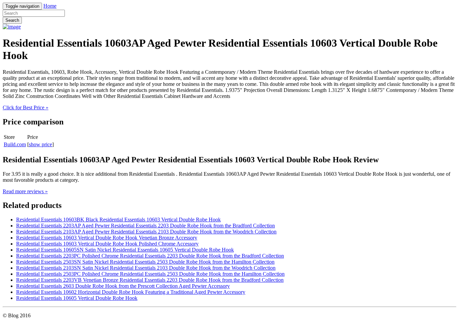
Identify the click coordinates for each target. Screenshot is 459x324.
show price (40, 144)
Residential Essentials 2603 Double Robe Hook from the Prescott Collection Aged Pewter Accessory (123, 286)
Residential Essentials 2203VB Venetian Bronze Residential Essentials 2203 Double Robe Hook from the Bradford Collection (150, 280)
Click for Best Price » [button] (25, 107)
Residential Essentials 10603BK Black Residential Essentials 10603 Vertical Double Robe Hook (118, 219)
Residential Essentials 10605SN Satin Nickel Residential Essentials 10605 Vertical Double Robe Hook (125, 250)
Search (12, 20)
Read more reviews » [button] (25, 191)
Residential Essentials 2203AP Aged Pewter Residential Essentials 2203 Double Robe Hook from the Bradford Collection (145, 225)
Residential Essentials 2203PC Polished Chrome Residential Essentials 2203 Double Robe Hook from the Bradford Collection (150, 256)
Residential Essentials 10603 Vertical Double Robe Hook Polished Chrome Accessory (107, 244)
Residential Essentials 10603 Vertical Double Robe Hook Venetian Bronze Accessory (106, 237)
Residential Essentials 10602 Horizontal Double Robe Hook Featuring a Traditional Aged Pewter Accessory (130, 292)
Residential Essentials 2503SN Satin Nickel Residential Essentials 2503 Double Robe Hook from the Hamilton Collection (145, 262)
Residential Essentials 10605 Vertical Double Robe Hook (76, 298)
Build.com (15, 144)
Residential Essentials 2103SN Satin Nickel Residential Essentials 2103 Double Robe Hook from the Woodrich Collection (146, 268)
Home (49, 6)
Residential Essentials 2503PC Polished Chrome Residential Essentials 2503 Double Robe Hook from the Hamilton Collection (150, 274)
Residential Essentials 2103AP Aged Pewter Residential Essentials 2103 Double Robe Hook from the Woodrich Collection (146, 231)
